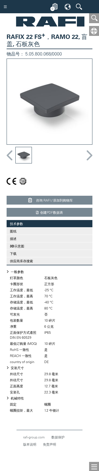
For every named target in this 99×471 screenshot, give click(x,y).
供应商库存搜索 (21, 261)
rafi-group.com (34, 437)
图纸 (13, 231)
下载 (13, 253)
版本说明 (29, 444)
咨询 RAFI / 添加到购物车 (54, 200)
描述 (13, 238)
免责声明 (49, 444)
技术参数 (15, 223)
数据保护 (58, 437)
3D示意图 (17, 246)
